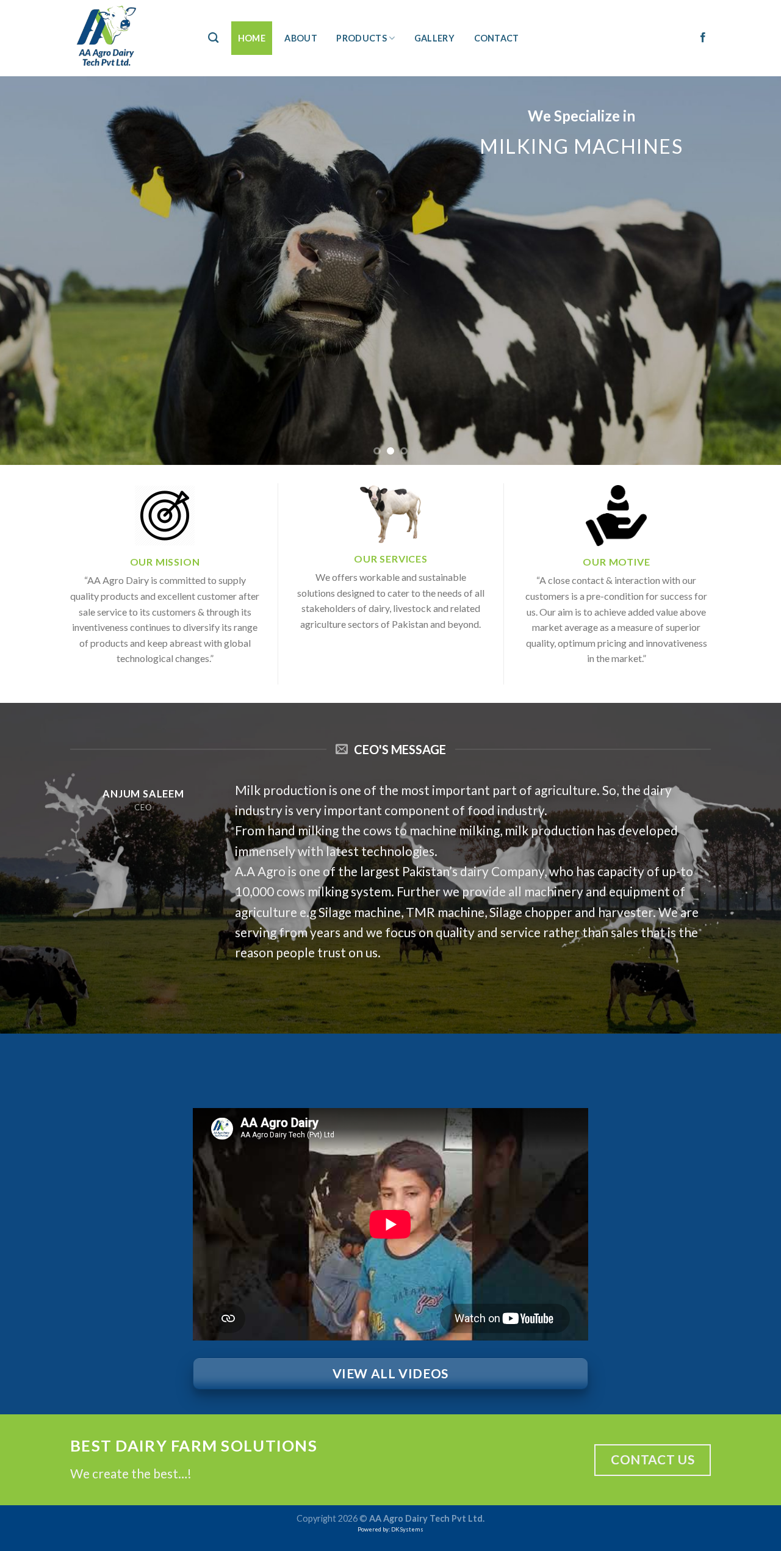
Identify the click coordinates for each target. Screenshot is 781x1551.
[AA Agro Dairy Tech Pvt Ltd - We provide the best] (126, 38)
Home (251, 38)
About (300, 38)
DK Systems (407, 1529)
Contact (496, 38)
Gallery (434, 38)
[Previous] (31, 270)
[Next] (750, 270)
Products (361, 38)
